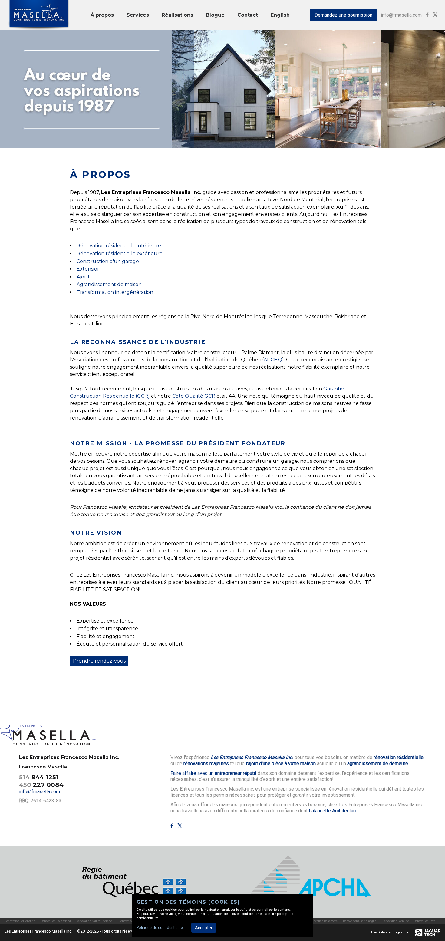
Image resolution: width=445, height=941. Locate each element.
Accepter (204, 927)
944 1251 (39, 777)
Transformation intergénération (115, 292)
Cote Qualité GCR (194, 396)
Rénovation (90, 253)
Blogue (215, 15)
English (280, 15)
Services (138, 15)
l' (281, 763)
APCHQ (273, 360)
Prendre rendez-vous (99, 661)
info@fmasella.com (401, 15)
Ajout (83, 277)
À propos (102, 15)
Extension (89, 269)
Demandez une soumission (343, 15)
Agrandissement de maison (109, 284)
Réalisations (177, 15)
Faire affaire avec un (213, 773)
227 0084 (41, 784)
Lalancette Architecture (333, 811)
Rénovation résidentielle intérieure (119, 245)
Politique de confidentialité (160, 927)
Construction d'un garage (108, 261)
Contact (247, 15)
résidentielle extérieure (133, 253)
